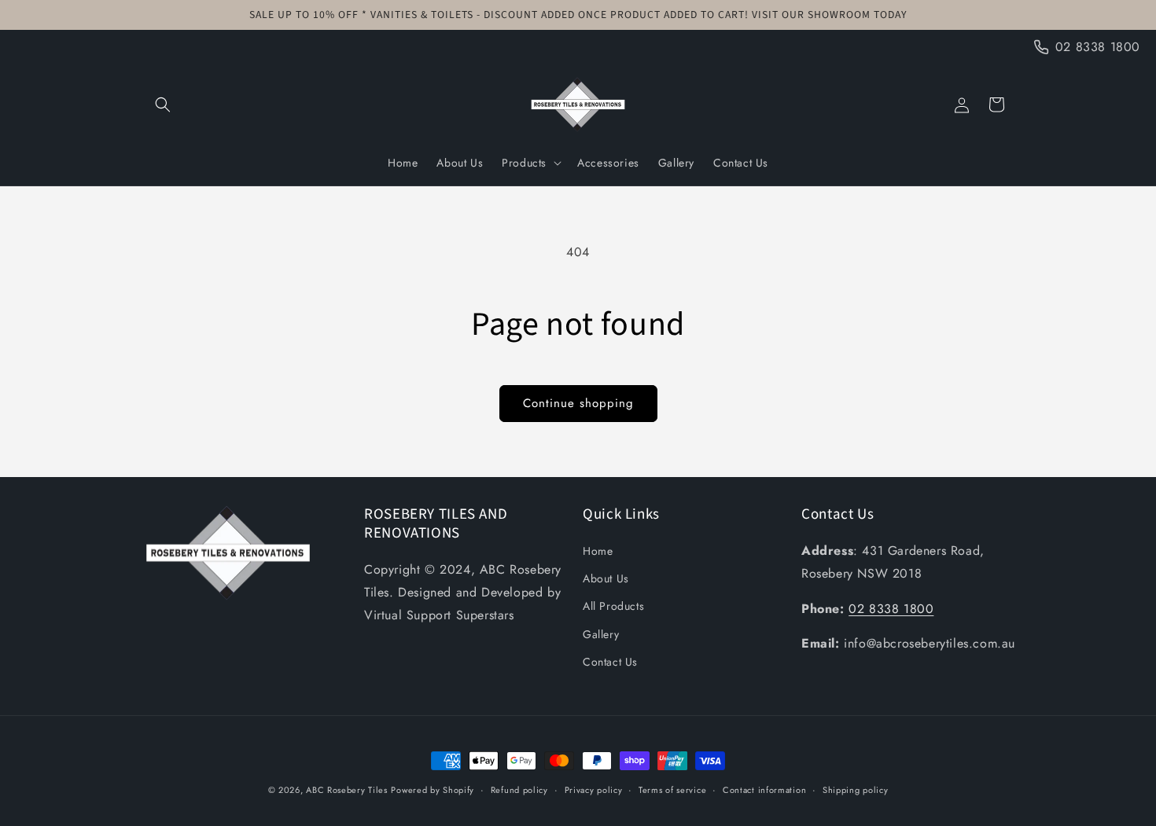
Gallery (601, 634)
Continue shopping (578, 403)
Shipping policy (856, 790)
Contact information (764, 790)
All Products (613, 606)
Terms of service (672, 790)
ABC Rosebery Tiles (347, 790)
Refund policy (519, 790)
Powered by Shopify (432, 790)
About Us (606, 578)
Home (598, 551)
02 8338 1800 (891, 609)
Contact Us (610, 662)
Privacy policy (594, 790)
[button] (162, 104)
